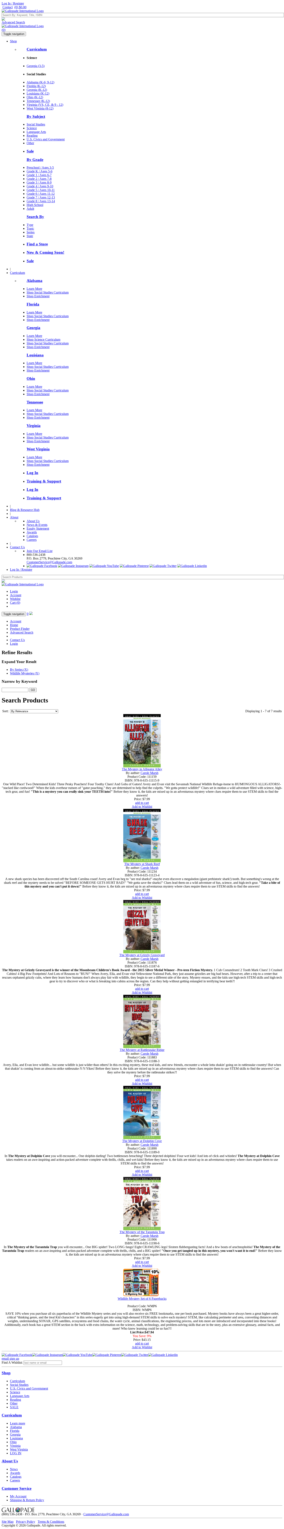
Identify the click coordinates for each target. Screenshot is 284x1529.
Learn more (17, 1423)
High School (35, 205)
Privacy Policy (25, 1521)
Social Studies (36, 124)
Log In (32, 473)
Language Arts (36, 132)
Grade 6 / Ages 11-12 (41, 193)
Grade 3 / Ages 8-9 (39, 182)
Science (32, 128)
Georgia (33, 328)
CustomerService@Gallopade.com (49, 562)
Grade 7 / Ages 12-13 (41, 197)
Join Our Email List (39, 551)
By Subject (36, 116)
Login (14, 591)
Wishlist (15, 599)
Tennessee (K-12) (38, 101)
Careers (32, 539)
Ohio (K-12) (35, 97)
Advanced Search (13, 22)
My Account (18, 1496)
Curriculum (37, 49)
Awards (32, 532)
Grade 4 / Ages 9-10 (40, 186)
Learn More (34, 288)
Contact (7, 7)
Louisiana (35, 355)
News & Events (37, 525)
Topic (30, 228)
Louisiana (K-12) (38, 93)
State (30, 236)
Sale (30, 151)
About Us (33, 521)
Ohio (31, 378)
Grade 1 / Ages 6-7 (39, 175)
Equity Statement (38, 528)
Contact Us (17, 547)
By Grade (35, 159)
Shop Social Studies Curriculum (48, 292)
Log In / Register (13, 3)
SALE (14, 1407)
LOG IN (15, 1453)
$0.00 (20, 7)
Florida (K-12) (36, 86)
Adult (30, 208)
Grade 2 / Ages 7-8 (39, 178)
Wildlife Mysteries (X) (24, 673)
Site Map (8, 1521)
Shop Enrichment (38, 296)
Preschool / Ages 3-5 (40, 167)
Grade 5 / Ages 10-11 (41, 190)
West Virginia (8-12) (40, 108)
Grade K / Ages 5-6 (39, 171)
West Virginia (38, 449)
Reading (32, 135)
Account (15, 595)
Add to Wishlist (142, 806)
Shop (13, 41)
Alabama (34, 280)
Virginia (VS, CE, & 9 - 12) (45, 104)
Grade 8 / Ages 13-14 (41, 201)
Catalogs (32, 536)
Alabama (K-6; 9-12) (40, 82)
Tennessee (35, 402)
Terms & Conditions (51, 1521)
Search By (35, 217)
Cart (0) (15, 602)
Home (14, 625)
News (14, 1469)
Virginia (34, 425)
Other (30, 143)
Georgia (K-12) (37, 89)
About (14, 517)
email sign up (10, 1358)
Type (30, 225)
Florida (33, 304)
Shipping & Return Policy (27, 1500)
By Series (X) (19, 669)
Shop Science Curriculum (43, 339)
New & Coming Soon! (45, 252)
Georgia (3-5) (35, 66)
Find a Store (37, 244)
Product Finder (20, 628)
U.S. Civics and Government (46, 139)
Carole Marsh (149, 773)
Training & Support (44, 481)
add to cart (142, 803)
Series (31, 232)
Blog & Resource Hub (25, 510)
